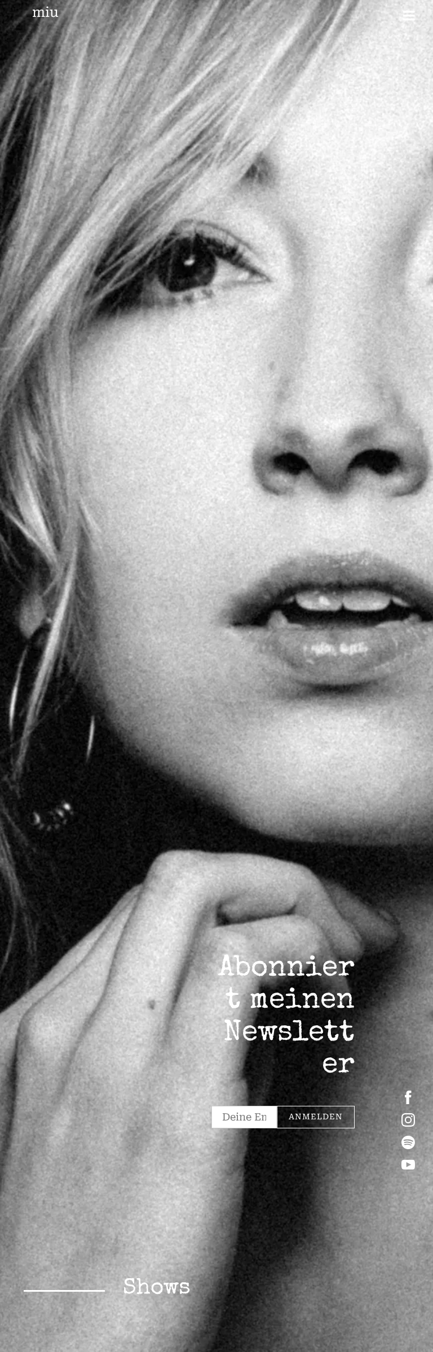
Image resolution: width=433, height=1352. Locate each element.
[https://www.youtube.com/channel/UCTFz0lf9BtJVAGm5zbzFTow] (408, 1165)
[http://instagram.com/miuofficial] (408, 1120)
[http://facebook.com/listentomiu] (408, 1097)
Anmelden (316, 1116)
